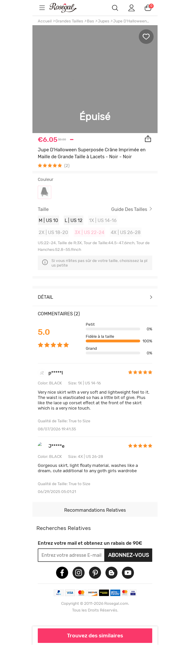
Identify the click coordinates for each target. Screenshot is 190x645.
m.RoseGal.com (67, 8)
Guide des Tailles (129, 209)
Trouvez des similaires (95, 635)
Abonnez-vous (128, 555)
